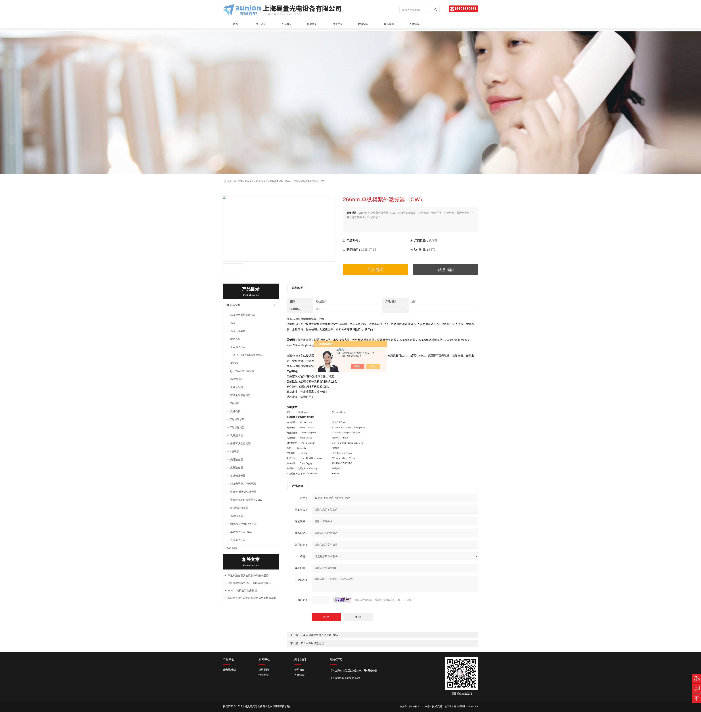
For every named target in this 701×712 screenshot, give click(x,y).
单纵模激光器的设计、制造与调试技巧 (249, 583)
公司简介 (299, 669)
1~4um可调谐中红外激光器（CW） (320, 635)
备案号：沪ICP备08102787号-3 (415, 706)
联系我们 (389, 24)
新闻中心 (312, 24)
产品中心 (228, 659)
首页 (235, 24)
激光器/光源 (262, 181)
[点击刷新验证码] (342, 600)
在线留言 (363, 24)
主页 (240, 181)
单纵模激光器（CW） (280, 181)
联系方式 (336, 659)
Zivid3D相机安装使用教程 (242, 590)
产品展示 (286, 24)
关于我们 (261, 24)
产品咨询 (375, 269)
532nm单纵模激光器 (312, 643)
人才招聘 (414, 24)
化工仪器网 (450, 706)
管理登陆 (461, 706)
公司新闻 (263, 669)
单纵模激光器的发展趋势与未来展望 (248, 575)
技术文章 (338, 24)
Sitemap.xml (472, 706)
